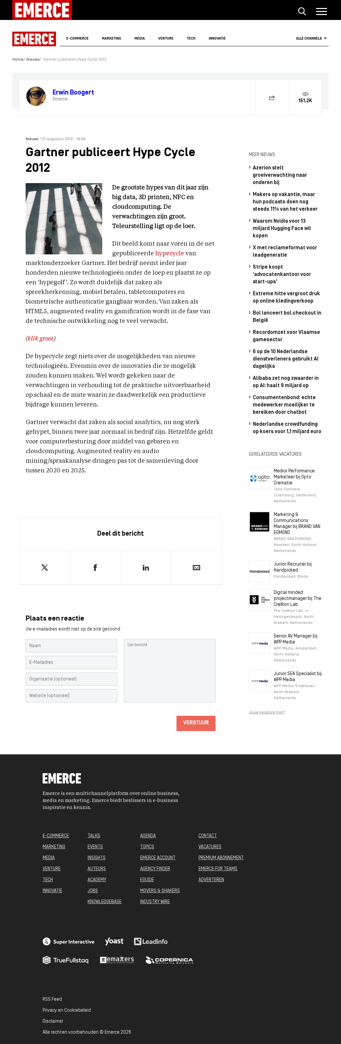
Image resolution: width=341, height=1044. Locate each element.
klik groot (41, 339)
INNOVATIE (52, 891)
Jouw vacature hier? (267, 712)
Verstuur (196, 723)
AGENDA (148, 836)
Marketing (111, 39)
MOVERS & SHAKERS (160, 891)
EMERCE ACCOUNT (157, 858)
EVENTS (95, 847)
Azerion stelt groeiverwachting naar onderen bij (280, 175)
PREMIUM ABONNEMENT (221, 858)
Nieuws (32, 60)
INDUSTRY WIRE (155, 902)
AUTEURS (97, 869)
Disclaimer (53, 1021)
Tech (191, 39)
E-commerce (77, 39)
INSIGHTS (97, 858)
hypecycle (169, 254)
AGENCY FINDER (155, 869)
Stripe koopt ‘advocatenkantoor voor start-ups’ (282, 275)
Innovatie (217, 39)
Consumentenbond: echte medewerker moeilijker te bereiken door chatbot (284, 405)
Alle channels (309, 39)
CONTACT (207, 836)
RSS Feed (52, 999)
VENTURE (52, 869)
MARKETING (54, 847)
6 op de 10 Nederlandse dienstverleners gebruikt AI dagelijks (285, 359)
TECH (48, 880)
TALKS (94, 836)
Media (140, 39)
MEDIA (49, 858)
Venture (165, 39)
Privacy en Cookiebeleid (67, 1010)
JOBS (93, 891)
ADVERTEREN (211, 880)
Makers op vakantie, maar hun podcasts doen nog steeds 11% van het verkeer (285, 202)
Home (17, 60)
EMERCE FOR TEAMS (217, 869)
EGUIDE (147, 880)
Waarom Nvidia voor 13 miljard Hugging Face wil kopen (282, 229)
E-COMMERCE (56, 836)
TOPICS (147, 847)
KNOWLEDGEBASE (105, 902)
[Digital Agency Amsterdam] (69, 941)
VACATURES (209, 847)
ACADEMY (97, 880)
